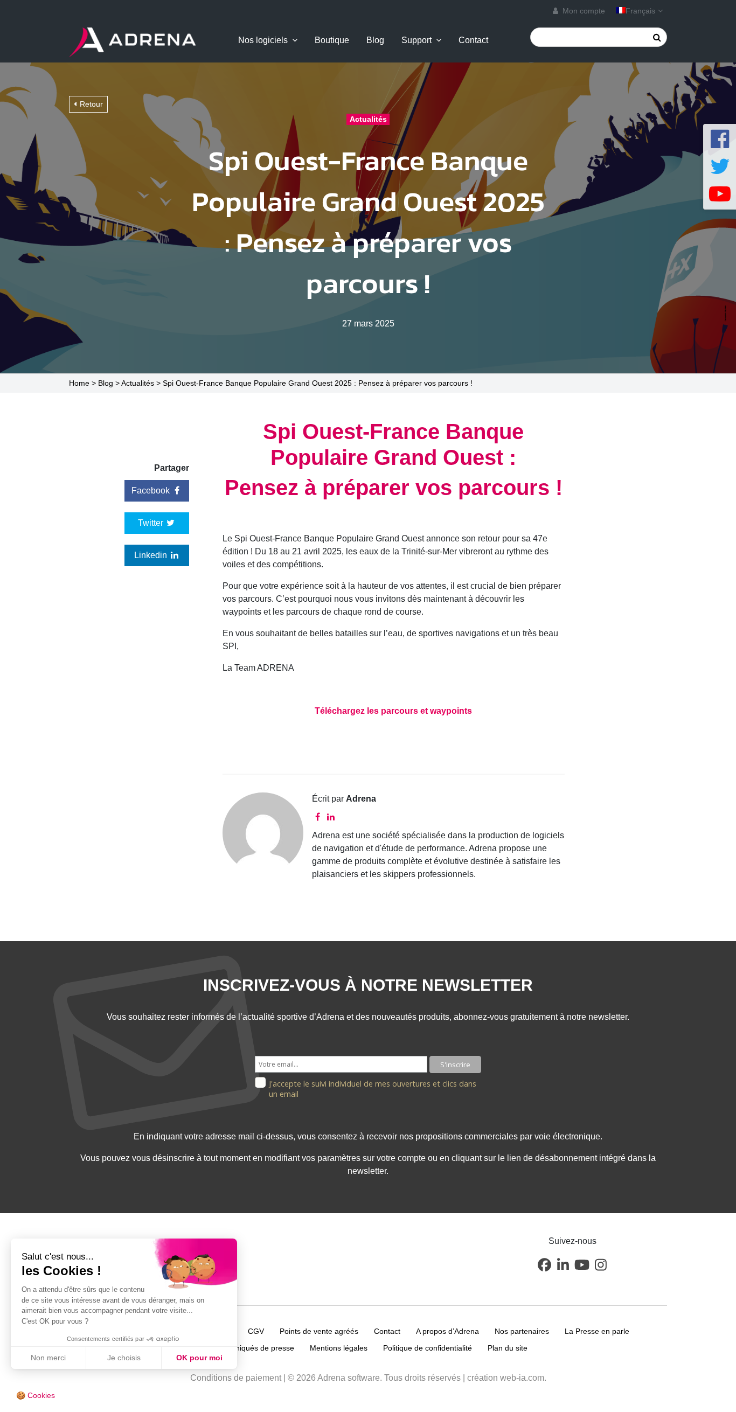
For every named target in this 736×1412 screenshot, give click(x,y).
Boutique (332, 40)
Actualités (137, 383)
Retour (91, 104)
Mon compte (582, 10)
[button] (544, 1264)
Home (79, 383)
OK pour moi (199, 1357)
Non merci (48, 1357)
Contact (473, 40)
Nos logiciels (263, 40)
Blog (375, 40)
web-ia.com (522, 1377)
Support (416, 40)
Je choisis (124, 1357)
